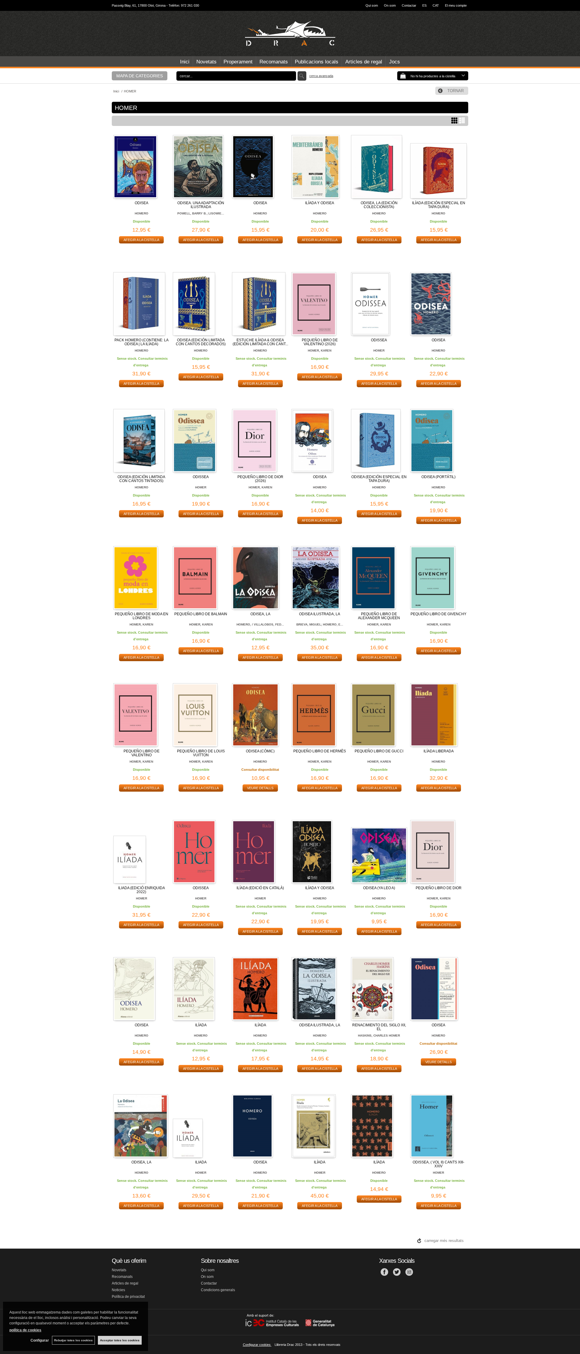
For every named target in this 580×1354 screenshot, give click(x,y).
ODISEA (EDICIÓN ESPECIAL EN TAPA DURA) (379, 479)
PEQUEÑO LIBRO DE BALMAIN (200, 614)
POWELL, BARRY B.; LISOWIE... (200, 213)
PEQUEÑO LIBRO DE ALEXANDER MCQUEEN (379, 616)
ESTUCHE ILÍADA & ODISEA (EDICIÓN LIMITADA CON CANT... (260, 342)
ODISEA (141, 203)
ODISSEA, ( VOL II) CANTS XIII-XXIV (438, 1164)
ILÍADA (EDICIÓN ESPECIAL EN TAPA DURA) (438, 205)
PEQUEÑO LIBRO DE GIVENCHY (438, 614)
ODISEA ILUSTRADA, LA (319, 614)
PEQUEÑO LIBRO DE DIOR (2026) (260, 479)
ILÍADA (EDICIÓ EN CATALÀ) (260, 888)
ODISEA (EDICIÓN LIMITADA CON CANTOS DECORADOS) (201, 342)
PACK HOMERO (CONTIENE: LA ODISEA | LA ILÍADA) (141, 342)
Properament (238, 62)
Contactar (409, 5)
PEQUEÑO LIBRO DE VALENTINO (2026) (320, 342)
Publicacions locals (316, 62)
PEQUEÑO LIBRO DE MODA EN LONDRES (141, 616)
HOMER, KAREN (319, 350)
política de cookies (25, 1330)
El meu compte (456, 5)
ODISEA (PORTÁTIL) (438, 477)
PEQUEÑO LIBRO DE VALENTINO (142, 753)
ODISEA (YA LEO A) (379, 888)
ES (424, 5)
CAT (436, 5)
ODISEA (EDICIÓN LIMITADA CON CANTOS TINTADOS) (141, 479)
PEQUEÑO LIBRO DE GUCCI (379, 751)
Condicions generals (218, 1290)
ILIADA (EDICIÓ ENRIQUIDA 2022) (141, 890)
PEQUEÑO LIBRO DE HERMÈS (319, 751)
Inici (184, 62)
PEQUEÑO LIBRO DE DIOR (439, 888)
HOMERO (141, 213)
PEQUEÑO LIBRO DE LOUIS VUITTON (201, 753)
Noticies (118, 1290)
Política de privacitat (128, 1297)
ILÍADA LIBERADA (439, 751)
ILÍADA (201, 1025)
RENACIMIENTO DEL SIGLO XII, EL (379, 1027)
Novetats (206, 62)
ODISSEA (379, 340)
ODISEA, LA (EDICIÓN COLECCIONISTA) (379, 205)
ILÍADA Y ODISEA (319, 203)
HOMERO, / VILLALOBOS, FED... (260, 624)
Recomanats (273, 62)
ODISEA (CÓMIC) (260, 751)
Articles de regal (363, 62)
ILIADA (201, 1162)
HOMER (379, 350)
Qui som (372, 5)
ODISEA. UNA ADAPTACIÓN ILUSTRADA (200, 205)
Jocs (394, 62)
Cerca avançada (321, 76)
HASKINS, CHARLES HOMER (379, 1035)
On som (390, 5)
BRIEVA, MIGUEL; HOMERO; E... (319, 624)
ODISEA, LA (260, 614)
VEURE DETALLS (260, 788)
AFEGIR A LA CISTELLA (141, 240)
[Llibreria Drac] (290, 33)
